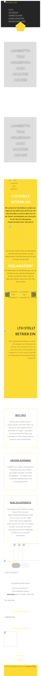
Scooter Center (20, 246)
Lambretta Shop (15, 15)
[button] (20, 315)
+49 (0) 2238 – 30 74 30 (20, 611)
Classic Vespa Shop (16, 18)
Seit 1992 (20, 415)
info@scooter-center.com (20, 628)
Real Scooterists (20, 503)
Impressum (20, 655)
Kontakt (20, 660)
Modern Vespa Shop (17, 21)
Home (11, 9)
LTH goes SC (13, 12)
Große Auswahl (20, 460)
